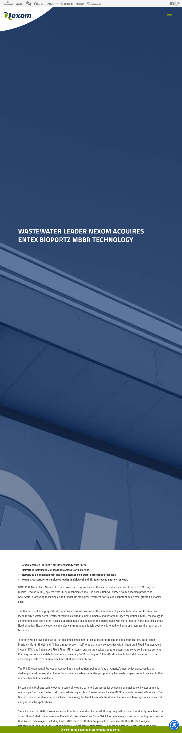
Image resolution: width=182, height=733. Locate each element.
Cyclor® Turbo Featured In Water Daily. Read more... (91, 729)
